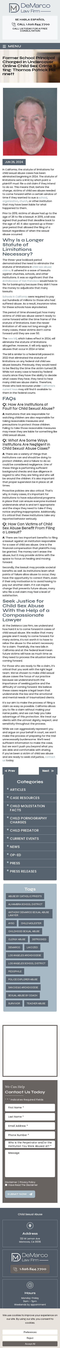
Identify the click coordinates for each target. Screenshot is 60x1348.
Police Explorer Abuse (23, 979)
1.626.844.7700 (38, 24)
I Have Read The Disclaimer (23, 1185)
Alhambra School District (25, 904)
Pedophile (15, 971)
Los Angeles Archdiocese (24, 955)
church (23, 201)
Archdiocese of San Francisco (20, 281)
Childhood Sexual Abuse (24, 931)
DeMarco (14, 947)
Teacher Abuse (36, 1003)
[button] (30, 35)
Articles (18, 790)
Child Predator (24, 830)
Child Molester (31, 923)
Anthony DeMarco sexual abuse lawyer (28, 914)
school (43, 197)
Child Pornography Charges (28, 820)
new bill (12, 338)
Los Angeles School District (27, 963)
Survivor (14, 1003)
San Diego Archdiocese (23, 987)
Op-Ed (15, 855)
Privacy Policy (27, 1182)
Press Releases (23, 871)
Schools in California (14, 296)
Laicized (32, 947)
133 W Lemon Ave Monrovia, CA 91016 (30, 1240)
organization (10, 201)
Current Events (24, 839)
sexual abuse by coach (22, 995)
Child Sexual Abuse (30, 1214)
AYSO (11, 923)
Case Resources (25, 798)
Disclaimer (11, 1182)
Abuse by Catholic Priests (25, 896)
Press (15, 863)
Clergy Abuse (17, 939)
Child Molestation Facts (27, 808)
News (15, 847)
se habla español (30, 19)
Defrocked (39, 939)
